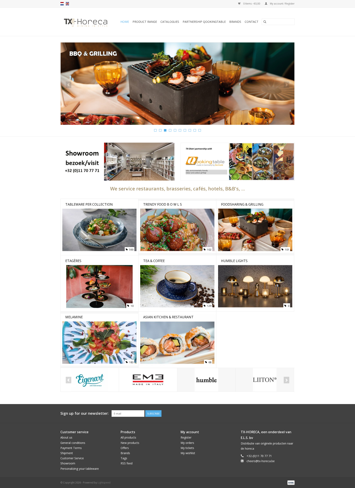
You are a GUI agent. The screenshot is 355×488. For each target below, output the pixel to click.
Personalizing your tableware (79, 469)
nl (62, 3)
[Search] (265, 21)
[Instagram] (291, 413)
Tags (124, 458)
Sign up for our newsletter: (84, 413)
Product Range (145, 22)
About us (66, 437)
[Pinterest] (284, 413)
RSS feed (127, 463)
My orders (187, 443)
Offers (125, 448)
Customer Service (72, 458)
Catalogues (169, 22)
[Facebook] (276, 413)
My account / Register (282, 3)
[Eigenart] (90, 380)
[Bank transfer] (290, 482)
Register (186, 437)
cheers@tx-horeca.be (261, 461)
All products (128, 437)
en (67, 3)
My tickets (187, 448)
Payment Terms (71, 448)
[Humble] (206, 380)
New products (130, 443)
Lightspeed (104, 482)
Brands (235, 22)
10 (199, 130)
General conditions (72, 443)
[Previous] (68, 84)
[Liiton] (265, 380)
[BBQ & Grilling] (177, 83)
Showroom (67, 463)
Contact (251, 22)
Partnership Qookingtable (204, 22)
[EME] (148, 380)
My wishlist (188, 453)
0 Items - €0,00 (252, 3)
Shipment (66, 453)
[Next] (286, 84)
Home (124, 22)
